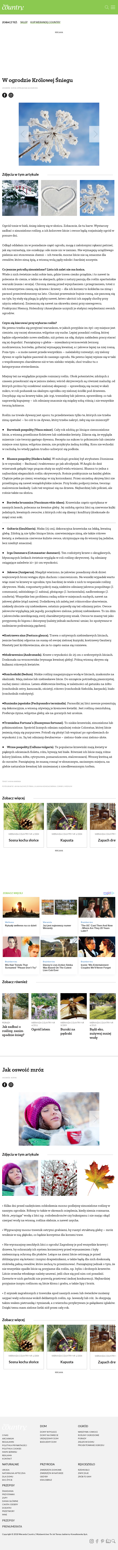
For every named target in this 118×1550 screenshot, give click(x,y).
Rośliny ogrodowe (88, 1435)
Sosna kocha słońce (24, 840)
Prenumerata (12, 1526)
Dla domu (7, 1476)
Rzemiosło (84, 1470)
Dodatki (6, 1508)
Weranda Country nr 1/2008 (23, 834)
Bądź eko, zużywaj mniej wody (100, 1033)
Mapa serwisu (9, 1452)
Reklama (7, 1455)
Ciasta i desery (10, 1504)
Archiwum (8, 1438)
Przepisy (8, 1520)
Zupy (4, 1498)
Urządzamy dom (49, 1438)
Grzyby (44, 1476)
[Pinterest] (102, 1541)
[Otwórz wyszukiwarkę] (106, 7)
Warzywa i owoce (88, 1432)
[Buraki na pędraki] (73, 1006)
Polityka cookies (11, 1448)
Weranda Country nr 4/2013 (101, 1023)
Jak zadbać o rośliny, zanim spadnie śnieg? (13, 1031)
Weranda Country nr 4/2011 (43, 1023)
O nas (5, 1435)
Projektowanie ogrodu (91, 1445)
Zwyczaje (83, 1473)
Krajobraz (46, 1480)
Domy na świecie (49, 1435)
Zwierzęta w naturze (51, 1473)
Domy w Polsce (48, 1432)
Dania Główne (10, 1501)
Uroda (5, 1470)
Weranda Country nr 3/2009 (72, 1023)
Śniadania (8, 1491)
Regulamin (8, 1442)
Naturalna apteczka (13, 1473)
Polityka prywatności (14, 1445)
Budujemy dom (48, 1442)
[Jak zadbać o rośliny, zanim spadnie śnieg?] (15, 1006)
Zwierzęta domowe (50, 1470)
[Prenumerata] (107, 1540)
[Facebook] (97, 1541)
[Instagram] (91, 1541)
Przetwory (8, 1511)
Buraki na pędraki (67, 1031)
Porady (6, 1022)
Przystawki (8, 1494)
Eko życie (7, 1480)
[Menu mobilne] (113, 7)
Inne (4, 1514)
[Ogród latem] (44, 1006)
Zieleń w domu (86, 1442)
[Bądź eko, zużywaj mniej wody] (103, 1006)
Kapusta (66, 840)
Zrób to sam (84, 1476)
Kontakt (7, 1458)
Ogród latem (40, 1029)
